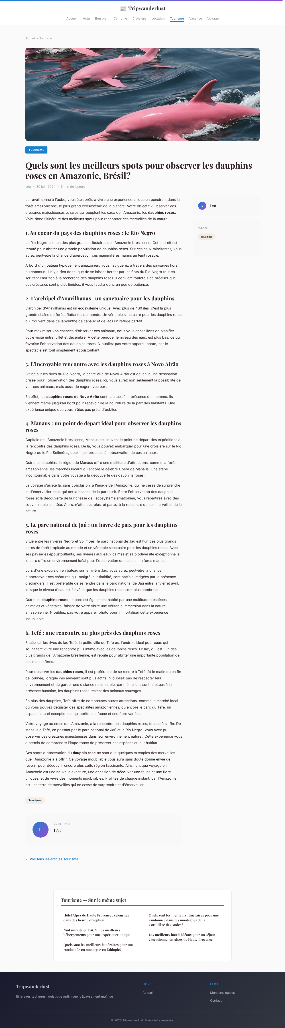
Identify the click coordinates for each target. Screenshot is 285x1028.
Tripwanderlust (142, 8)
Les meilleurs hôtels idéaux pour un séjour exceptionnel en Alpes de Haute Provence (182, 937)
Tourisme (177, 18)
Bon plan (101, 18)
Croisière (139, 18)
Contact (216, 1000)
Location (158, 18)
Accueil (71, 18)
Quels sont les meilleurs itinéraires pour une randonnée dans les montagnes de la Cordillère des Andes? (184, 920)
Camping (120, 18)
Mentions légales (222, 992)
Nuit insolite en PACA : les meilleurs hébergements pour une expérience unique (96, 932)
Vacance (195, 18)
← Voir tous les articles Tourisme (51, 859)
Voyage (213, 18)
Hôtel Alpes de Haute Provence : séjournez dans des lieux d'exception (96, 917)
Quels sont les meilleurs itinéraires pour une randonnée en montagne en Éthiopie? (98, 947)
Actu (86, 18)
